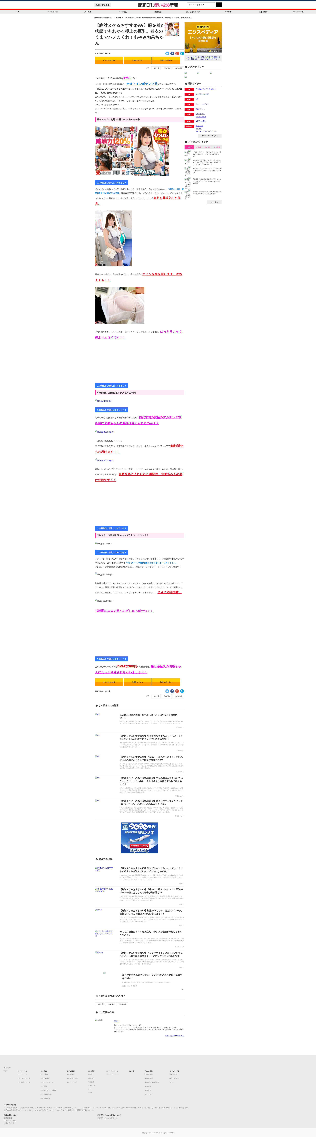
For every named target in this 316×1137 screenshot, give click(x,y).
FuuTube (167, 68)
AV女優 (228, 12)
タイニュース (53, 12)
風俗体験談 (149, 1078)
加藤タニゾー (200, 109)
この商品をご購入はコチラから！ (112, 182)
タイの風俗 (44, 1074)
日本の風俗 (263, 12)
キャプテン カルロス (202, 94)
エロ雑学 (148, 1090)
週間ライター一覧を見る (210, 136)
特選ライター (174, 1078)
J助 (197, 99)
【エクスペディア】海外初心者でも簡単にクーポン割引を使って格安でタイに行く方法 (203, 58)
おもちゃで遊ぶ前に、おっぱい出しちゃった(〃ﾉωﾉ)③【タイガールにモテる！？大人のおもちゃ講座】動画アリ (207, 162)
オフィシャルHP (109, 60)
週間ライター (174, 1074)
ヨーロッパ (92, 1085)
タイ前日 (189, 147)
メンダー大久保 (201, 117)
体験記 (90, 1074)
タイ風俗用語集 (46, 1094)
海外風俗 (158, 12)
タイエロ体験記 (72, 1082)
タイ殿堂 (198, 147)
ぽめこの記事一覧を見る (174, 1035)
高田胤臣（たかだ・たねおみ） (206, 89)
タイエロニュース (23, 1078)
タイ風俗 (87, 12)
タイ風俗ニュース (23, 1082)
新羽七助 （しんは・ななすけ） (206, 131)
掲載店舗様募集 (102, 5)
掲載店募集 (8, 1118)
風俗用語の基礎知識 (152, 1082)
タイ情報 (43, 1086)
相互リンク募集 (10, 1120)
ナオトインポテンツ (202, 104)
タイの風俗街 (45, 1078)
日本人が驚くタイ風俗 (48, 1090)
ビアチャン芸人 (201, 121)
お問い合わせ (9, 1123)
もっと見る (214, 202)
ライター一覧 (298, 12)
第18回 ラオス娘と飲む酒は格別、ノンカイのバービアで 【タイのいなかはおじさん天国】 (207, 181)
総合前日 (208, 147)
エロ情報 (148, 1086)
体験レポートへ (166, 60)
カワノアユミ (200, 114)
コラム (171, 1082)
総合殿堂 (217, 147)
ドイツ (90, 1089)
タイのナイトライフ (47, 1082)
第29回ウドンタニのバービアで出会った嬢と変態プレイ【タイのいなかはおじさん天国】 (207, 170)
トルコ (90, 1092)
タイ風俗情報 (45, 1098)
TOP (17, 12)
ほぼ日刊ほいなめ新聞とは (107, 1118)
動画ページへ (137, 60)
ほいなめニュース (193, 12)
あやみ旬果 (179, 68)
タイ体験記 (122, 12)
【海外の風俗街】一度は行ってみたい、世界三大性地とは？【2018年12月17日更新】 (207, 154)
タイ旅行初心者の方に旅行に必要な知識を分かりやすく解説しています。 (146, 982)
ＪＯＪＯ (199, 129)
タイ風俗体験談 (72, 1078)
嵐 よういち (199, 126)
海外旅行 (91, 1078)
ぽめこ (116, 1021)
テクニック (149, 1094)
